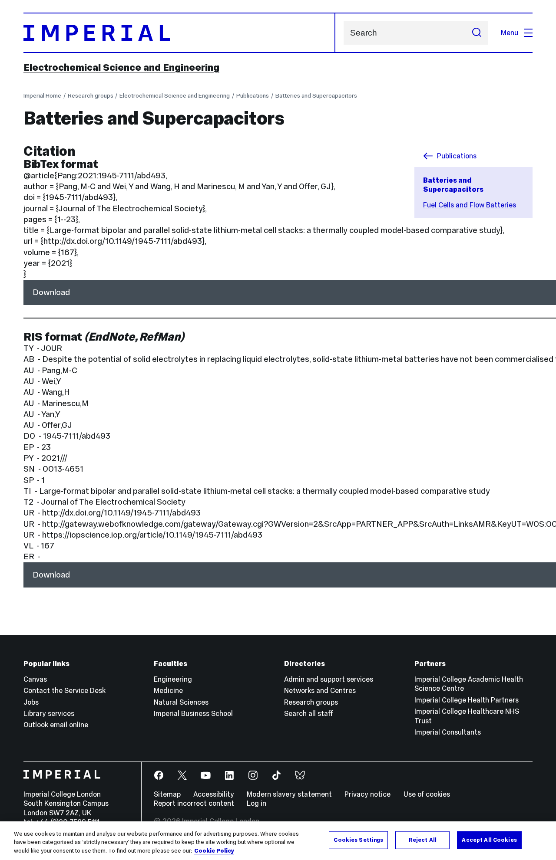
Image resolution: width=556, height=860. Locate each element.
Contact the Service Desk (64, 690)
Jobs (31, 702)
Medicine (168, 690)
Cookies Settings (358, 839)
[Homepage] (179, 33)
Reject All (423, 839)
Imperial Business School (193, 713)
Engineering (173, 679)
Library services (48, 713)
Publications (252, 95)
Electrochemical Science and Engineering (121, 67)
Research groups (90, 95)
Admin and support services (328, 679)
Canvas (35, 679)
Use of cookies (427, 794)
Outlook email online (55, 724)
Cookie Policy (214, 850)
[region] (278, 840)
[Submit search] (476, 33)
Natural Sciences (181, 702)
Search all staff (308, 713)
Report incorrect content (194, 803)
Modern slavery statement (289, 794)
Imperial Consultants (447, 732)
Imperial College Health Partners (466, 700)
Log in (256, 803)
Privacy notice (367, 794)
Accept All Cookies (489, 839)
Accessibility (213, 794)
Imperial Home (42, 95)
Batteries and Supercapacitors (316, 95)
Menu (509, 32)
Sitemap (167, 794)
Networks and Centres (320, 690)
